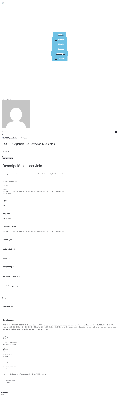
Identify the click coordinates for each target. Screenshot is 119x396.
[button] (6, 99)
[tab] (59, 180)
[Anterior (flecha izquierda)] (1, 394)
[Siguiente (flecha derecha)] (3, 394)
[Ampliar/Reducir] (7, 392)
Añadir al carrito (7, 158)
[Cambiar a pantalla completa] (5, 392)
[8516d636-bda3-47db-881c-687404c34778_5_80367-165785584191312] (14, 138)
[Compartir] (3, 392)
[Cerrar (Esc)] (1, 392)
